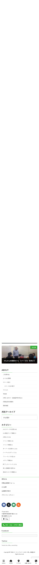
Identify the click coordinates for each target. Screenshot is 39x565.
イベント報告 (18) (8, 441)
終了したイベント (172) (10, 464)
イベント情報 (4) (8, 445)
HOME (11, 563)
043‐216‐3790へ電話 (13, 525)
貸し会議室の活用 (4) (9, 468)
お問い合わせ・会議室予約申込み (12, 398)
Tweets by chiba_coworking (9, 545)
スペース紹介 (7, 382)
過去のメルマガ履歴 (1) (9, 472)
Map (6, 519)
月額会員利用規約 (8, 402)
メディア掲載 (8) (7, 460)
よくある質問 (7, 378)
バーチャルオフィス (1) (9, 452)
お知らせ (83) (7, 437)
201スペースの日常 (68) (10, 429)
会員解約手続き (6, 491)
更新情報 (5, 405)
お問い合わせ (28, 563)
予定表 (5, 394)
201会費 (4, 487)
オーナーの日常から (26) (10, 449)
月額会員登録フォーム (8, 483)
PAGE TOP (36, 555)
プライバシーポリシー (8, 495)
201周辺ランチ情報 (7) (9, 433)
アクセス (5, 390)
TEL (36, 563)
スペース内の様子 (9, 386)
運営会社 (4, 479)
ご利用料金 (6, 374)
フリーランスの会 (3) (9, 456)
